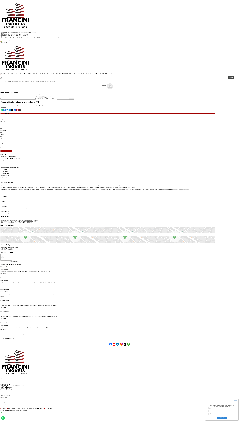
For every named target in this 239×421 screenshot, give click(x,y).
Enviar (222, 417)
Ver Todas (231, 77)
